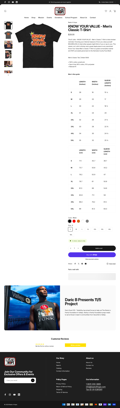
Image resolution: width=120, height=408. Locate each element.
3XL (102, 229)
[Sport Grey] (87, 221)
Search (58, 365)
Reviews (88, 368)
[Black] (69, 221)
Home (58, 362)
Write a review (75, 345)
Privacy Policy (61, 384)
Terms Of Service (62, 392)
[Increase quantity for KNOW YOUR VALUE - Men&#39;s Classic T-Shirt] (79, 248)
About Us (89, 362)
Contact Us (89, 365)
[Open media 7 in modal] (38, 45)
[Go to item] (8, 25)
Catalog (58, 368)
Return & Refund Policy (64, 386)
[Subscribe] (33, 380)
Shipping (59, 389)
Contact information (63, 371)
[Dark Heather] (82, 221)
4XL (109, 229)
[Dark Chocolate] (78, 221)
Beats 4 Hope (72, 22)
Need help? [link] (112, 263)
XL (88, 229)
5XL (71, 234)
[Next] (57, 48)
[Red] (74, 221)
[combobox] (107, 2)
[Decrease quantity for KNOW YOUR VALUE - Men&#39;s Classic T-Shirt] (70, 248)
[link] (94, 389)
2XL (95, 229)
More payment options (91, 259)
